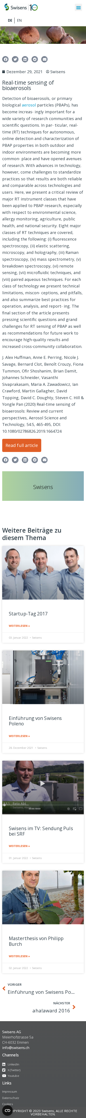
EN (19, 20)
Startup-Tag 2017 (28, 614)
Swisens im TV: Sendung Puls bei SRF (41, 831)
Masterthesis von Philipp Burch (36, 941)
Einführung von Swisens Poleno (35, 721)
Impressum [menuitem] (9, 1091)
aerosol (29, 105)
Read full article (22, 445)
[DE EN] (43, 20)
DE (10, 20)
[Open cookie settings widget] (7, 1110)
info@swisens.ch (15, 1047)
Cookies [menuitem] (7, 1104)
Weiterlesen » (19, 626)
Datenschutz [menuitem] (10, 1098)
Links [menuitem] (7, 1083)
